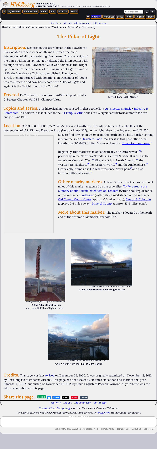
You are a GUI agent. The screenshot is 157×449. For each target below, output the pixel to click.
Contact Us (149, 428)
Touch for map (92, 139)
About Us (63, 11)
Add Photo (56, 23)
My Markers (14, 11)
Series (120, 16)
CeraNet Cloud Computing (54, 408)
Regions (140, 16)
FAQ (52, 11)
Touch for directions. (136, 143)
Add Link (67, 23)
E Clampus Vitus (72, 113)
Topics (129, 16)
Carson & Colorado (138, 199)
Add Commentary (82, 23)
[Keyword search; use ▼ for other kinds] (146, 12)
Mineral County (102, 203)
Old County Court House (74, 199)
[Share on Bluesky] (49, 397)
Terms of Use (123, 428)
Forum (44, 11)
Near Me (96, 16)
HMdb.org (22, 4)
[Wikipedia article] (140, 152)
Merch (74, 11)
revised (49, 375)
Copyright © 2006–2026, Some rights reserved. (76, 428)
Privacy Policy (107, 428)
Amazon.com (103, 412)
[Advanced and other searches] (152, 12)
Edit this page (100, 23)
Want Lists (108, 16)
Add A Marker (30, 11)
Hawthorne (86, 195)
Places (150, 16)
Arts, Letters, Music (118, 108)
